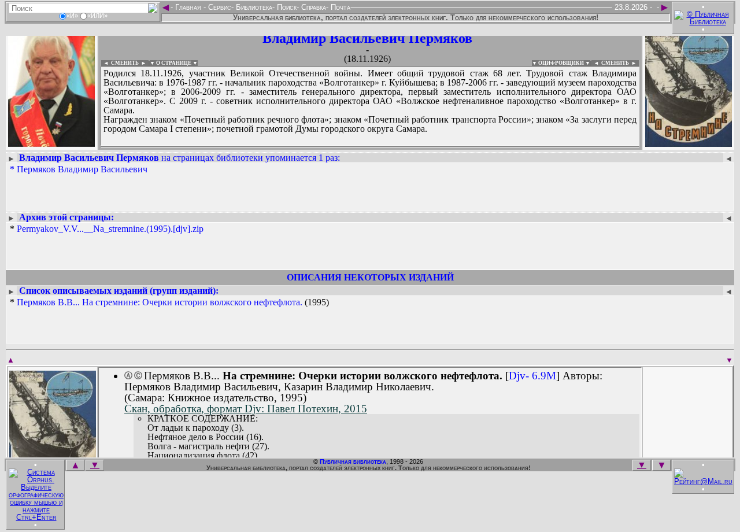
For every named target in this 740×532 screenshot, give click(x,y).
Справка (312, 7)
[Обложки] (688, 143)
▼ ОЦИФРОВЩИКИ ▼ (561, 63)
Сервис (218, 7)
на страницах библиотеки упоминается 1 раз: (179, 157)
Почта (339, 7)
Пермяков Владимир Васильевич (82, 169)
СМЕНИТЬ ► (620, 63)
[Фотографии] (51, 143)
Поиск (286, 7)
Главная (188, 7)
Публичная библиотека (353, 461)
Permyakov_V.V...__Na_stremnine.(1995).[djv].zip (110, 229)
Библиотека (253, 7)
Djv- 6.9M (532, 376)
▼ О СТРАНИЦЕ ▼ (174, 63)
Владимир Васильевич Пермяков (367, 38)
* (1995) (169, 302)
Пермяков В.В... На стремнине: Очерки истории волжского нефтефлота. (159, 302)
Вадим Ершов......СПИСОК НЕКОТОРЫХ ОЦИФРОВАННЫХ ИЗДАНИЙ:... (370, 146)
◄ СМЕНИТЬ (120, 63)
